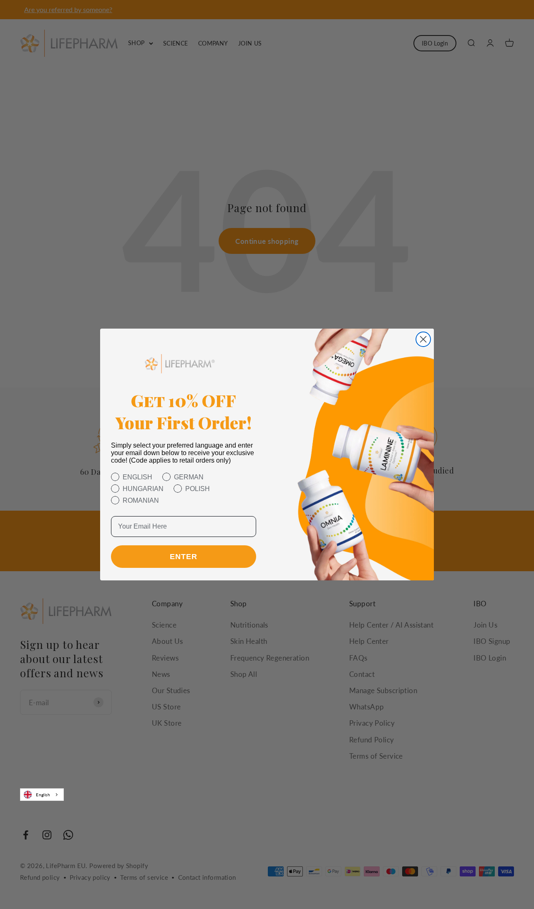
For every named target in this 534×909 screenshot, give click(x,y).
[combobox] (42, 794)
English (43, 794)
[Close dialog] (423, 339)
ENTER (183, 556)
